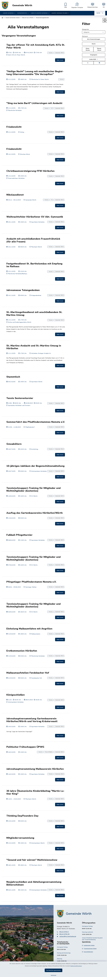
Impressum (53, 975)
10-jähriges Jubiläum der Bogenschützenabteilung (35, 466)
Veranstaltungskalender (42, 17)
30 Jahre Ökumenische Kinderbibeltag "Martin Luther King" (35, 792)
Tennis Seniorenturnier (19, 398)
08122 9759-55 (64, 934)
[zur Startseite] (5, 5)
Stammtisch (13, 376)
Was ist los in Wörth (27, 17)
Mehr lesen (60, 60)
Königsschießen (15, 694)
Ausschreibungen (88, 952)
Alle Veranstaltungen (93, 39)
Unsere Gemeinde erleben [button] (59, 13)
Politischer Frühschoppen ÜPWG (25, 747)
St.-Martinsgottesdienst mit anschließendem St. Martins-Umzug (34, 313)
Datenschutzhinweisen (76, 966)
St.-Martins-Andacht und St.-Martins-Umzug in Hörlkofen (33, 347)
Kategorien (85, 29)
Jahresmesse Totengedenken (23, 290)
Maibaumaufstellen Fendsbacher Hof (27, 672)
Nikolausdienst (15, 194)
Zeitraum (85, 36)
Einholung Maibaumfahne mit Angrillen (29, 628)
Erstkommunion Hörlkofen (21, 650)
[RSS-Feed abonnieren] (88, 63)
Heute (94, 44)
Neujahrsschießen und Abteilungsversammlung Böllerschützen (33, 883)
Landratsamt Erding (89, 945)
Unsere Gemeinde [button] (8, 13)
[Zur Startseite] (2, 18)
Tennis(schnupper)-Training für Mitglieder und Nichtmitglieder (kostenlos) (33, 489)
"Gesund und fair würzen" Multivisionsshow (31, 860)
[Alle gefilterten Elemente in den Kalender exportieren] (99, 63)
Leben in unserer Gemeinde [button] (39, 13)
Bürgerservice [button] (22, 13)
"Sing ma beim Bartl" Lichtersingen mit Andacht (34, 103)
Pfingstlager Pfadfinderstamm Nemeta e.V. (31, 581)
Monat (99, 49)
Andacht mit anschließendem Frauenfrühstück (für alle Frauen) (33, 240)
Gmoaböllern (14, 444)
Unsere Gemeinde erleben (12, 17)
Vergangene (93, 55)
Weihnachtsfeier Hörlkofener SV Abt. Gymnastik (34, 216)
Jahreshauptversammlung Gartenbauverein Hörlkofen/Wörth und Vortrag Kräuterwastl (31, 720)
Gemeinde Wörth (22, 5)
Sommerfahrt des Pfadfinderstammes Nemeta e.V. (35, 422)
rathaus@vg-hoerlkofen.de (67, 936)
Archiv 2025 (92, 59)
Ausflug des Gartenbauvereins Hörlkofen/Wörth (34, 513)
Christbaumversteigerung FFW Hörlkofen (30, 171)
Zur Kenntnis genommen (53, 970)
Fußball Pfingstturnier (19, 535)
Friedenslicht (14, 127)
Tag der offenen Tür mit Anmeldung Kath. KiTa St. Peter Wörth (35, 46)
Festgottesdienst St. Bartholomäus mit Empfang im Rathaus (34, 265)
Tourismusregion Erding (90, 948)
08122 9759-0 (64, 932)
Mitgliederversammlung (20, 838)
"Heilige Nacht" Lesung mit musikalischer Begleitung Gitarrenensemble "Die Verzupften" (34, 73)
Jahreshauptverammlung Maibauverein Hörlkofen (35, 769)
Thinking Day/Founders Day (22, 815)
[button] (105, 20)
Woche (88, 49)
